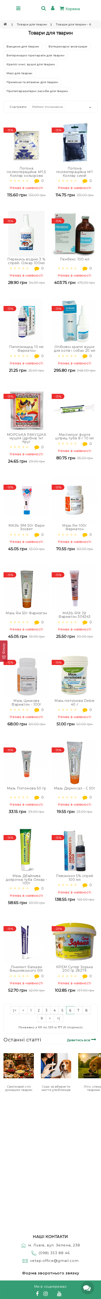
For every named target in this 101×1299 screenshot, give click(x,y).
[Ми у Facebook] (38, 1294)
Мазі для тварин (19, 73)
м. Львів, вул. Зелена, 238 (54, 1245)
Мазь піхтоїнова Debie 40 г (74, 702)
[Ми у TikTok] (65, 1294)
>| (58, 1018)
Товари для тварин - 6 (73, 24)
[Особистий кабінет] (53, 9)
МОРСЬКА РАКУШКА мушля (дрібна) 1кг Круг (26, 438)
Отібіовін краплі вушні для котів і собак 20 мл (74, 348)
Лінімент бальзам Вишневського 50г (26, 969)
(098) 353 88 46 (54, 1253)
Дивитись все (79, 1040)
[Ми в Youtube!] (60, 1294)
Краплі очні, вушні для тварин (31, 64)
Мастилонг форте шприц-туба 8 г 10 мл (74, 436)
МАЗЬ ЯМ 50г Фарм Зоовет (26, 527)
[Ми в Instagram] (46, 1294)
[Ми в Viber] (53, 1294)
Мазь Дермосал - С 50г (74, 788)
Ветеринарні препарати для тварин (35, 55)
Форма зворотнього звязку (50, 1273)
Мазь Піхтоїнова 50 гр (26, 788)
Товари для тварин (32, 24)
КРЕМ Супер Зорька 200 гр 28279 (74, 969)
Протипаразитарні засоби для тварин (37, 91)
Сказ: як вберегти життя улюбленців (56, 1088)
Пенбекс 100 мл (74, 259)
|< (14, 1010)
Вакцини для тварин (23, 46)
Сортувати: (18, 106)
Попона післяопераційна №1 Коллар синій (74, 172)
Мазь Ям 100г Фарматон (74, 527)
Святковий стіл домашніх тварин (18, 1088)
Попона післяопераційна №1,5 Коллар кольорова (26, 172)
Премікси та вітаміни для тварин (32, 82)
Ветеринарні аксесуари (68, 46)
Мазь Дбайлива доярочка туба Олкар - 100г (26, 879)
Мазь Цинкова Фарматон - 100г (26, 702)
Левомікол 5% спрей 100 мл (74, 877)
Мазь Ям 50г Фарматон (26, 613)
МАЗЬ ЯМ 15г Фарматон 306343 (74, 615)
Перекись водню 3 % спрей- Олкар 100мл (26, 261)
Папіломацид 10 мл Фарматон (26, 348)
